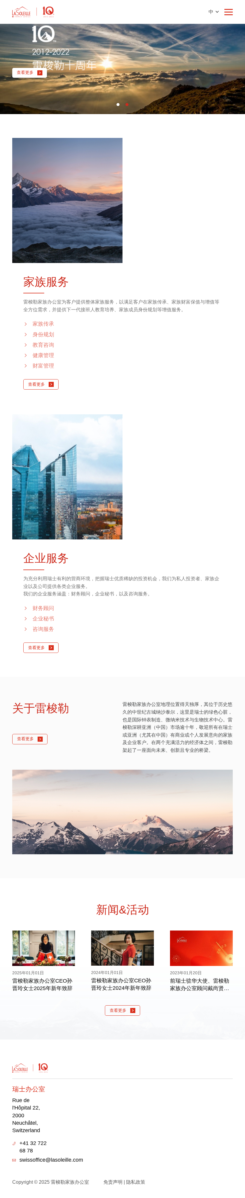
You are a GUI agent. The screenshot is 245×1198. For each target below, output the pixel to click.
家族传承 (43, 324)
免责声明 (112, 1182)
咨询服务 (43, 629)
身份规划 (43, 334)
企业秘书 (43, 619)
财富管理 (43, 366)
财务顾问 (43, 608)
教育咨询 (43, 345)
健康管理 (43, 355)
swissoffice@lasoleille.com (51, 1160)
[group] (43, 961)
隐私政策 (135, 1182)
